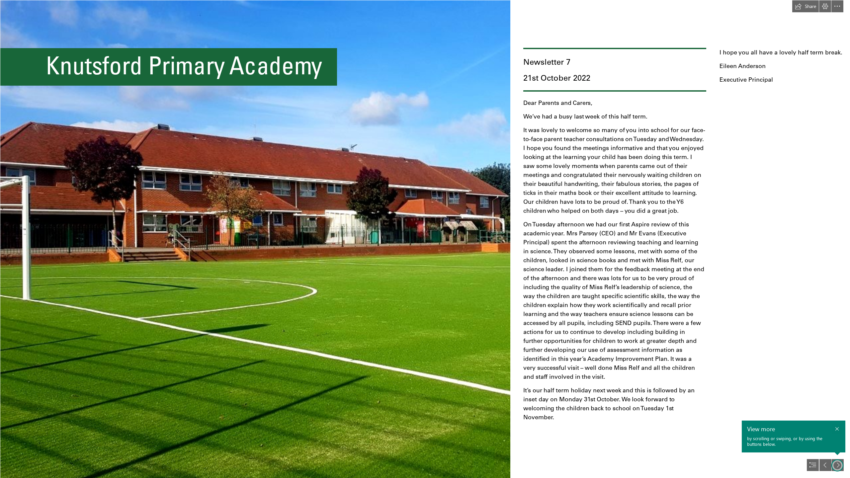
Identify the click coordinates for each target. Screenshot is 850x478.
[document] (425, 239)
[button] (805, 6)
